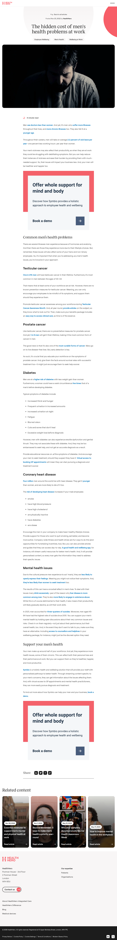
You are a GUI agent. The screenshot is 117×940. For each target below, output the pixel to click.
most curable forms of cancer (72, 346)
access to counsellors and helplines (64, 631)
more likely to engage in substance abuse (71, 597)
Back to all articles (60, 14)
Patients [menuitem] (64, 873)
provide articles (69, 308)
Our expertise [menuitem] (67, 868)
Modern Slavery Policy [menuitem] (60, 936)
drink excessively (41, 593)
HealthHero (67, 19)
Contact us (10, 889)
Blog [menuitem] (4, 909)
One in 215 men (30, 275)
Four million (28, 481)
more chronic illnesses (56, 129)
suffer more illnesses (81, 125)
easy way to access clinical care (39, 316)
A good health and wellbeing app (76, 547)
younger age (28, 133)
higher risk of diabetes (44, 379)
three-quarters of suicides (58, 611)
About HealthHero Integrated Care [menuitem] (16, 901)
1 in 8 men (35, 335)
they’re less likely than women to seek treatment (44, 582)
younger (86, 481)
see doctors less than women (40, 125)
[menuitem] (31, 936)
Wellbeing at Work (76, 39)
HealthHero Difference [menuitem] (11, 905)
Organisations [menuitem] (67, 877)
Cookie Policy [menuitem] (18, 936)
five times (77, 383)
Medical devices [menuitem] (9, 913)
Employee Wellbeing (42, 39)
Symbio (26, 670)
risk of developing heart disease (40, 492)
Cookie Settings (30, 936)
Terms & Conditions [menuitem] (44, 936)
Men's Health (59, 39)
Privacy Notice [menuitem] (7, 936)
